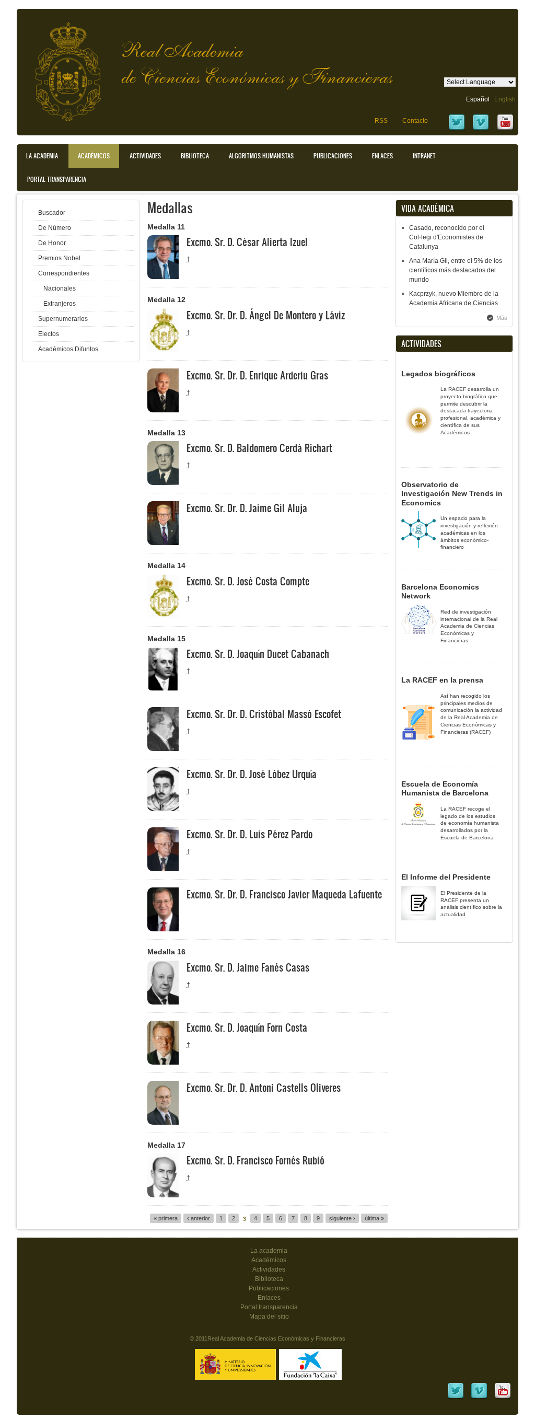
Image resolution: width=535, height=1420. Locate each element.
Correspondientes (63, 273)
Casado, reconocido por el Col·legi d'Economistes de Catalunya (446, 237)
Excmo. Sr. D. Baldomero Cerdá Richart (259, 448)
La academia (268, 1250)
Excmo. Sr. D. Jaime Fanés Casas (248, 967)
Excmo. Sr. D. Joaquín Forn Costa (247, 1027)
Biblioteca (195, 156)
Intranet (424, 156)
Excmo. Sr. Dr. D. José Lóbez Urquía (252, 774)
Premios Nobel (59, 258)
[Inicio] (60, 66)
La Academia (42, 156)
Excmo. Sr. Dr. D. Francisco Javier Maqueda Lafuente (284, 894)
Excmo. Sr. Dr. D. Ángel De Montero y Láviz (266, 315)
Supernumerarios (63, 318)
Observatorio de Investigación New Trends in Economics (452, 493)
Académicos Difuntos (68, 349)
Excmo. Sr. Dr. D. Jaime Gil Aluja (247, 508)
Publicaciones (332, 156)
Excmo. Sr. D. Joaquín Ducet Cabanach (258, 654)
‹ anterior (198, 1218)
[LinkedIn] (455, 1397)
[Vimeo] (480, 129)
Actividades (145, 156)
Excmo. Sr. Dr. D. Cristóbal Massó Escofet (264, 714)
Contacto (415, 120)
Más (501, 318)
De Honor (52, 243)
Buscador (51, 212)
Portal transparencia (56, 179)
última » (374, 1218)
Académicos (94, 156)
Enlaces (382, 156)
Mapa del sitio (269, 1316)
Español (478, 99)
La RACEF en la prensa (442, 680)
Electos (48, 334)
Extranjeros (59, 303)
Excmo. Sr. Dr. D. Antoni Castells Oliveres (264, 1087)
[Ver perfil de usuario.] (163, 277)
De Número (54, 228)
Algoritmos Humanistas (261, 156)
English (505, 99)
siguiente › (342, 1218)
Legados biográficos (438, 374)
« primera (166, 1218)
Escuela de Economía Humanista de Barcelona (445, 789)
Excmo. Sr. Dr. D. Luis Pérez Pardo (249, 834)
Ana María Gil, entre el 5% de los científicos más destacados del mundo (455, 270)
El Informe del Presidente (446, 877)
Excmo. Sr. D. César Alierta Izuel (247, 242)
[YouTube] (505, 129)
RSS (381, 120)
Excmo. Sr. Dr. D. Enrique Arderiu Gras (257, 375)
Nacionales (59, 288)
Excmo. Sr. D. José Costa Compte (248, 581)
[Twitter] (456, 129)
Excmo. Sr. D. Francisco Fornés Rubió (255, 1160)
